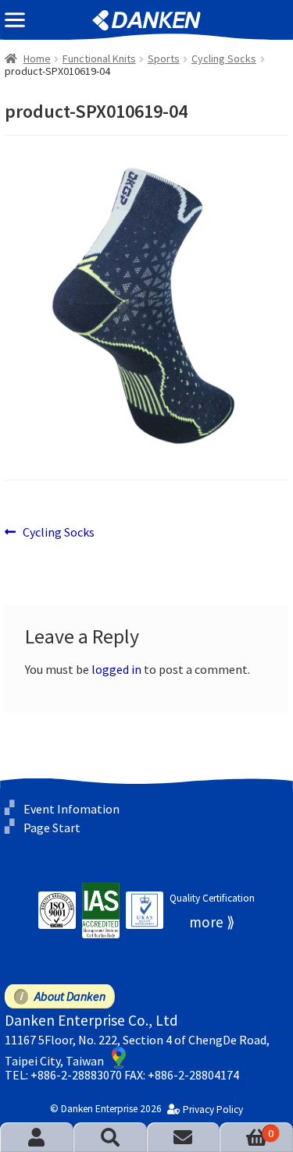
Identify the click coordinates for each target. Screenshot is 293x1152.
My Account (36, 1137)
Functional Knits (99, 58)
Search (110, 1137)
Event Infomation (71, 808)
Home (37, 58)
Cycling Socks (223, 58)
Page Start (51, 827)
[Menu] (15, 20)
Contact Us (183, 1137)
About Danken (69, 996)
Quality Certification (212, 898)
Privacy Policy (213, 1110)
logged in (116, 669)
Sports (164, 58)
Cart (246, 1133)
